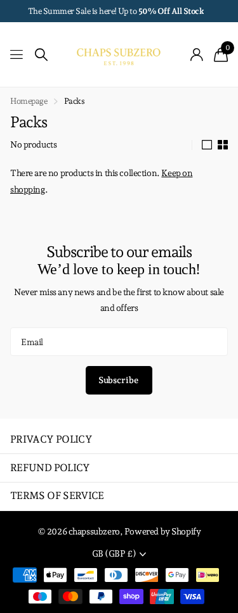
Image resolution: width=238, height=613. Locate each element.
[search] (41, 55)
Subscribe (119, 380)
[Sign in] (197, 54)
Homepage (29, 101)
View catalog (17, 54)
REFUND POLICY (50, 468)
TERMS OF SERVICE (57, 496)
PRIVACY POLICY (51, 439)
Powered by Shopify (162, 531)
